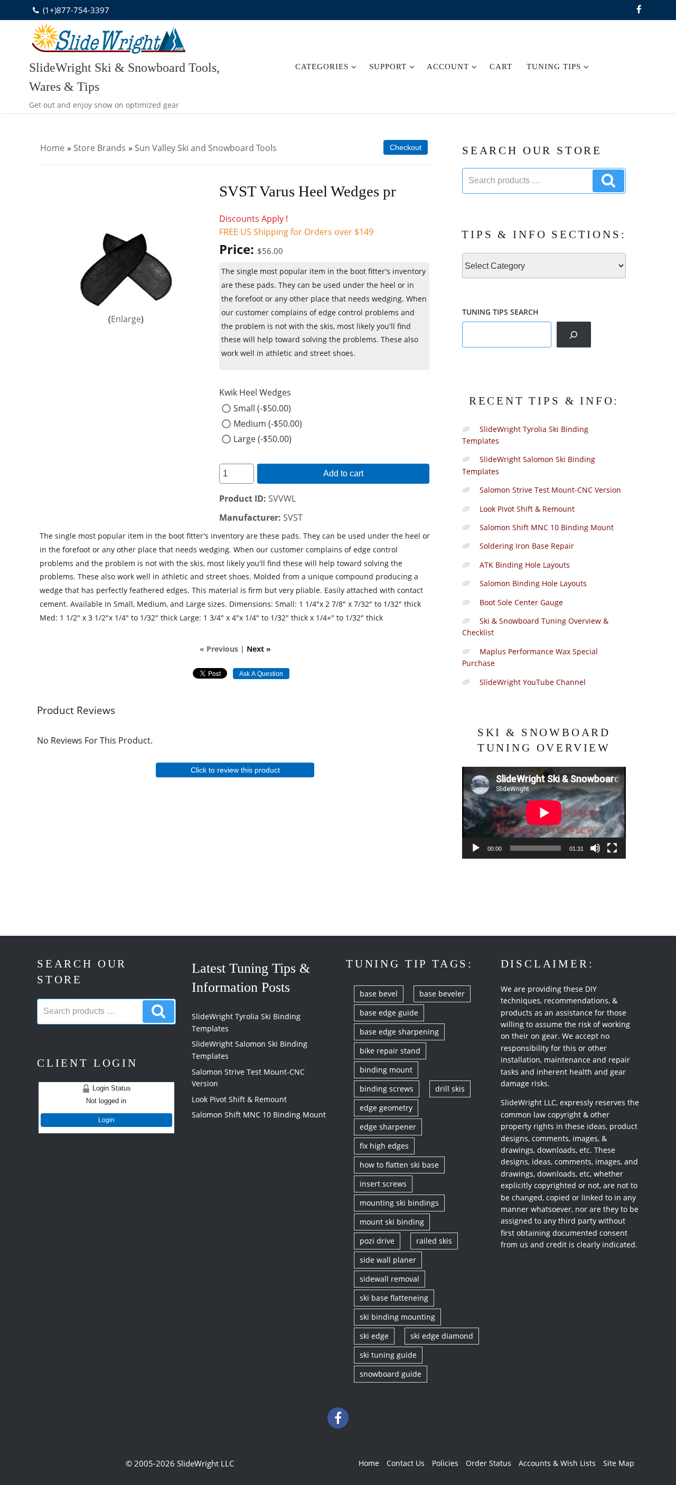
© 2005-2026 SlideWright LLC (180, 1463)
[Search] (574, 334)
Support (388, 66)
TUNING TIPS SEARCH (500, 312)
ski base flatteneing (394, 1298)
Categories (322, 66)
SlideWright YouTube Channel (533, 682)
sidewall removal (389, 1279)
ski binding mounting (397, 1317)
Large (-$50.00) (262, 439)
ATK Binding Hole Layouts (525, 565)
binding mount (386, 1070)
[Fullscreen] (612, 848)
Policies (445, 1463)
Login (106, 1120)
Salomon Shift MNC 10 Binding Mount (547, 527)
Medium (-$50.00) (267, 423)
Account (448, 66)
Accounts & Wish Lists (557, 1463)
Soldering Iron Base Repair (527, 546)
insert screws (383, 1184)
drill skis (450, 1089)
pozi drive (377, 1241)
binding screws (387, 1089)
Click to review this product (235, 770)
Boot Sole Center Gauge (521, 602)
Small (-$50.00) (262, 408)
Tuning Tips (554, 66)
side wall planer (388, 1260)
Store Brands (99, 148)
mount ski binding (392, 1222)
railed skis (434, 1241)
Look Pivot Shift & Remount (527, 509)
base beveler (442, 994)
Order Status (488, 1463)
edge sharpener (388, 1127)
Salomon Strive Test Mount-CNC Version (550, 490)
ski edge (374, 1336)
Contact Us (406, 1463)
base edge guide (389, 1013)
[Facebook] (639, 10)
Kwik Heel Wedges (255, 392)
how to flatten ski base (399, 1165)
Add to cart (343, 473)
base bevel (379, 994)
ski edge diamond (441, 1336)
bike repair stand (390, 1051)
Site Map (618, 1463)
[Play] (476, 848)
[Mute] (595, 848)
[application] (544, 813)
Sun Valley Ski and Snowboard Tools (206, 148)
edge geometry (386, 1108)
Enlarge (126, 319)
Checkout (405, 147)
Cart (501, 66)
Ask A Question (261, 674)
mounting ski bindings (399, 1203)
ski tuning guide (388, 1355)
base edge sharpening (399, 1032)
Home (52, 148)
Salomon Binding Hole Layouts (533, 583)
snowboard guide (390, 1374)
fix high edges (384, 1146)
